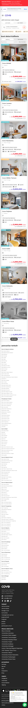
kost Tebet (4, 359)
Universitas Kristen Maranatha (10, 654)
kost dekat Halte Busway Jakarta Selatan (10, 377)
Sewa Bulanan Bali (5, 451)
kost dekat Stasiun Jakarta (7, 534)
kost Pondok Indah (5, 373)
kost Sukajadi (4, 555)
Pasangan (18, 72)
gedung (7, 39)
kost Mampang (5, 383)
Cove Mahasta (7, 286)
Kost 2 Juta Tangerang (6, 524)
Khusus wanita (8, 186)
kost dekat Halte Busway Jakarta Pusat (9, 470)
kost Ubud (4, 445)
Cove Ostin (6, 249)
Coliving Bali (4, 455)
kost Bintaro (4, 511)
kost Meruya (4, 492)
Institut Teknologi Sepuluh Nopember (12, 648)
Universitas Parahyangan (8, 657)
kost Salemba (4, 467)
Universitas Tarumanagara (9, 637)
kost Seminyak (4, 440)
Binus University (6, 631)
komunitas (5, 612)
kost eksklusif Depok (6, 563)
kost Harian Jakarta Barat (7, 403)
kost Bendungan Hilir (6, 462)
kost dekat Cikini (5, 478)
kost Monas (4, 465)
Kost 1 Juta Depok (5, 566)
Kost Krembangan (5, 545)
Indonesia (4, 680)
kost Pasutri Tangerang (6, 517)
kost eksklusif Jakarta (6, 529)
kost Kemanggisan (5, 490)
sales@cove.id (8, 598)
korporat (4, 619)
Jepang (4, 685)
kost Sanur (4, 433)
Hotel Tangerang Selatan (6, 423)
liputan (3, 666)
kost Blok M (4, 378)
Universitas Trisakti (7, 641)
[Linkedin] (8, 601)
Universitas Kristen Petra (8, 659)
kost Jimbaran (4, 442)
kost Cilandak (4, 355)
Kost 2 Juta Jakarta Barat (7, 503)
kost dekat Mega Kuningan (7, 391)
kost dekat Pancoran (6, 390)
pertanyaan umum (7, 625)
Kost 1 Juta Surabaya (6, 550)
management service (7, 615)
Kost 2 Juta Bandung (6, 557)
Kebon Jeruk (4, 489)
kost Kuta (3, 438)
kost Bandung (4, 554)
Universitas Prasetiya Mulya (9, 639)
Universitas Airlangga (7, 646)
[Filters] (24, 27)
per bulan (7, 22)
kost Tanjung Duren (6, 495)
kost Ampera (4, 381)
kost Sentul (4, 579)
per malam (20, 22)
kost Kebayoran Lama (6, 367)
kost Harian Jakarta (5, 400)
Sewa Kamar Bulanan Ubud (7, 446)
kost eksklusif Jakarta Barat (7, 485)
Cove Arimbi (6, 63)
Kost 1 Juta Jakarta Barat (6, 502)
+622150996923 (8, 596)
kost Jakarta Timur (5, 570)
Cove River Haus (8, 321)
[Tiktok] (10, 601)
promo (3, 623)
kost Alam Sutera (5, 514)
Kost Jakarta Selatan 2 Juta (7, 393)
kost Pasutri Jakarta (6, 533)
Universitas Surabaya (7, 644)
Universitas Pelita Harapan (9, 635)
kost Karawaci (4, 512)
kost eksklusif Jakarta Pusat (7, 460)
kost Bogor (4, 577)
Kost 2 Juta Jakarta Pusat (7, 480)
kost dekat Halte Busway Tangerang (9, 520)
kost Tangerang (5, 507)
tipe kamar (20, 39)
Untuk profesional (8, 72)
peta (15, 339)
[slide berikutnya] (25, 52)
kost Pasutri (4, 531)
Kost (5, 74)
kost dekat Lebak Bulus (6, 386)
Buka (25, 9)
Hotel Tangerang (5, 421)
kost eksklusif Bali (5, 430)
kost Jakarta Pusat (5, 459)
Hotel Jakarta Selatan (6, 415)
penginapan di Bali (5, 410)
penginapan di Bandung (6, 408)
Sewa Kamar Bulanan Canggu (8, 453)
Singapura (4, 678)
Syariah (21, 184)
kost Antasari (4, 364)
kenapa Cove (5, 610)
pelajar (3, 621)
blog (3, 673)
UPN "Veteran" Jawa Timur (9, 650)
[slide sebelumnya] (2, 52)
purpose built (5, 617)
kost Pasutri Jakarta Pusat (7, 468)
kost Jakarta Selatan (6, 351)
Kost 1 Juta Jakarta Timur (7, 572)
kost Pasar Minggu (5, 380)
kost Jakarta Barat (5, 484)
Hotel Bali (3, 426)
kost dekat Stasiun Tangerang (7, 519)
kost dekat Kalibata (5, 388)
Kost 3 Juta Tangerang (6, 525)
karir (3, 668)
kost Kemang (4, 360)
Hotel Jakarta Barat (5, 416)
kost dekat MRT (5, 536)
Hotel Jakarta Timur (6, 420)
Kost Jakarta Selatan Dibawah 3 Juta (9, 394)
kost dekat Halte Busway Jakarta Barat (9, 497)
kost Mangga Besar (5, 498)
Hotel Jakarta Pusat (5, 418)
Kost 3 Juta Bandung (6, 559)
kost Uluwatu (4, 443)
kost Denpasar (4, 435)
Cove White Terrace (9, 178)
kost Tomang (4, 487)
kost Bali (3, 432)
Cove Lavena (6, 103)
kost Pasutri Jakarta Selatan (7, 372)
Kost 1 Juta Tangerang (6, 522)
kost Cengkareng (5, 473)
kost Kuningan (4, 368)
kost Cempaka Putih (6, 472)
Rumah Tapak (13, 151)
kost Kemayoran (5, 475)
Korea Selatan (5, 682)
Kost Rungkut (4, 548)
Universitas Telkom (7, 652)
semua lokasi (5, 608)
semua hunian (5, 606)
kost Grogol (4, 500)
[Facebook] (2, 601)
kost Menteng (4, 464)
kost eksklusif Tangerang (6, 509)
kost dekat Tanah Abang (6, 477)
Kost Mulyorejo (4, 546)
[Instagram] (5, 601)
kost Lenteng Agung (6, 375)
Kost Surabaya (4, 543)
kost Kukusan (4, 564)
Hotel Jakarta (4, 413)
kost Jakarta (4, 539)
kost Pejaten (4, 370)
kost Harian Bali (5, 407)
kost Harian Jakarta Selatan (7, 402)
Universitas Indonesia (8, 633)
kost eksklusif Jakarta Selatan (7, 352)
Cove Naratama (7, 141)
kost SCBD (4, 362)
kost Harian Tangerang (6, 405)
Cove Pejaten (7, 211)
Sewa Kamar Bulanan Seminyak (8, 448)
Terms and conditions (7, 702)
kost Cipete (4, 357)
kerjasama (4, 670)
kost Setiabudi (4, 354)
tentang (4, 664)
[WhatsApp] (25, 705)
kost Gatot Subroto (5, 537)
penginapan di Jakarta (6, 412)
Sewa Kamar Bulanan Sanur (7, 450)
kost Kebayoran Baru (6, 365)
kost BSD (3, 516)
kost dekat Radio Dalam (6, 385)
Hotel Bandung (5, 425)
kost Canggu (4, 437)
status (3, 705)
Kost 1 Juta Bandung (6, 573)
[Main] (8, 15)
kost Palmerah (4, 494)
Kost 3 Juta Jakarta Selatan (7, 396)
